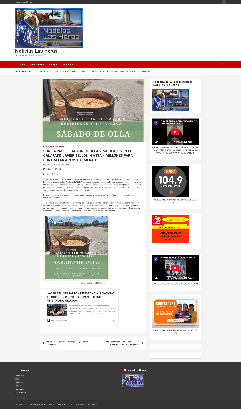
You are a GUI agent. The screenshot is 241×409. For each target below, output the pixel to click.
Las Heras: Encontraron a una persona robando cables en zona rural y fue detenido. (120, 343)
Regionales (68, 64)
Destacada (48, 146)
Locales (22, 64)
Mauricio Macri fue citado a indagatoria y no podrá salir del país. (67, 343)
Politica (53, 64)
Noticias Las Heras (36, 51)
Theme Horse (63, 404)
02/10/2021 (48, 165)
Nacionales (37, 64)
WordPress (92, 404)
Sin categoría (20, 392)
